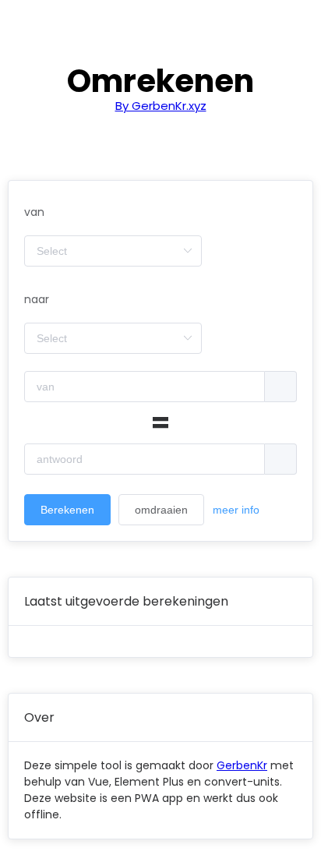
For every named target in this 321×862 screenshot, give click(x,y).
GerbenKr (242, 765)
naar (36, 299)
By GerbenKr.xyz (160, 105)
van (34, 212)
